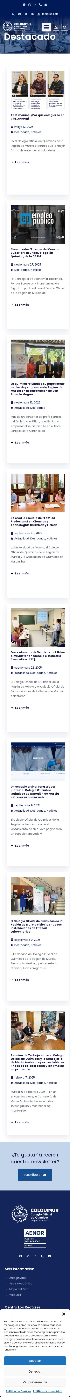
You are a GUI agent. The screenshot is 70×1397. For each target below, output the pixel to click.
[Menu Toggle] (46, 27)
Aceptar (35, 1361)
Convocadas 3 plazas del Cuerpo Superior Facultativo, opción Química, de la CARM (35, 252)
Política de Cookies (18, 1391)
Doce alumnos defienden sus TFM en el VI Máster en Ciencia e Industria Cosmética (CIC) (38, 655)
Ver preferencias (35, 1382)
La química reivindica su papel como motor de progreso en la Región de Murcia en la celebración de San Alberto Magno (38, 389)
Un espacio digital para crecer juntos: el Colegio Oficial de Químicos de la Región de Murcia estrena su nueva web (35, 792)
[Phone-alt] (40, 4)
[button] (64, 1314)
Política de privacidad (47, 1391)
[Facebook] (24, 4)
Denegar (35, 1371)
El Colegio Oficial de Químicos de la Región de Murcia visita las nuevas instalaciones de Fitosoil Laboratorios (36, 926)
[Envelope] (46, 4)
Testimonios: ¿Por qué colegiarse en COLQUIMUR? (38, 117)
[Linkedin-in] (35, 4)
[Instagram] (29, 4)
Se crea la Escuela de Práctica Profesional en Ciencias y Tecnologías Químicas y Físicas (34, 521)
